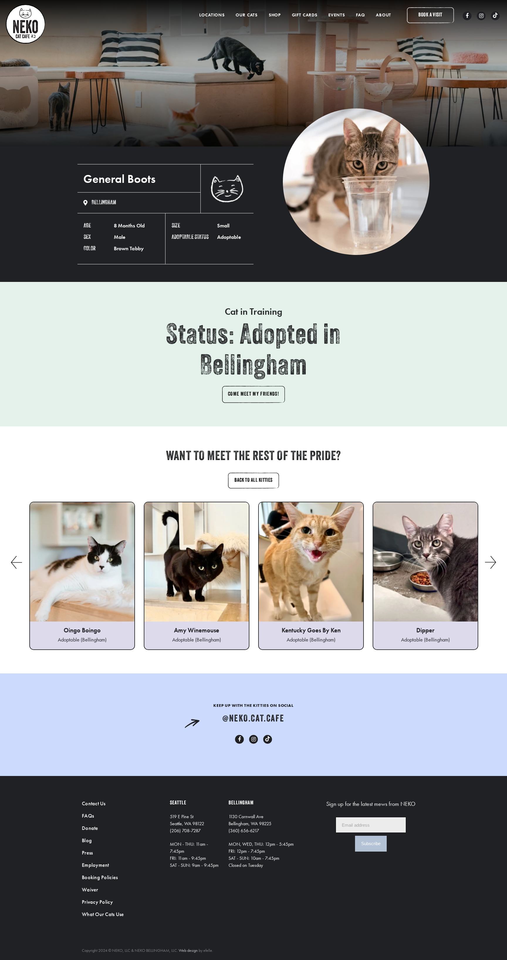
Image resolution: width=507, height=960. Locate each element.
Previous (16, 562)
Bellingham (104, 203)
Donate (90, 828)
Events (336, 15)
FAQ (360, 15)
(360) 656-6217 (244, 831)
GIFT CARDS (304, 15)
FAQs (88, 815)
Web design (188, 950)
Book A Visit (430, 15)
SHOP (275, 15)
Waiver (90, 889)
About (383, 15)
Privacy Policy (97, 901)
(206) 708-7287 (185, 831)
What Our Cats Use (103, 914)
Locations (212, 15)
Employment (95, 865)
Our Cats (247, 15)
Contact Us (94, 803)
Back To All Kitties (253, 480)
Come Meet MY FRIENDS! (253, 394)
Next (491, 562)
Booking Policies (100, 877)
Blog (87, 840)
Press (87, 852)
